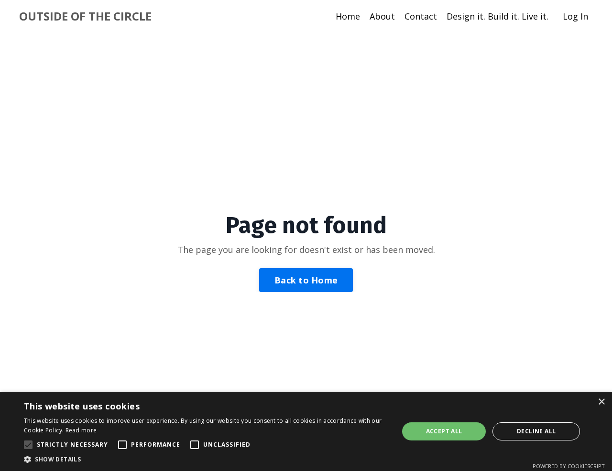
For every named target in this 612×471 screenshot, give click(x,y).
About (382, 16)
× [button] (601, 402)
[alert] (306, 431)
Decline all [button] (536, 431)
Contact (420, 16)
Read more (81, 430)
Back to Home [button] (306, 280)
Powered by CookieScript (569, 466)
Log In (575, 16)
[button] (28, 444)
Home (348, 16)
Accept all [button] (444, 431)
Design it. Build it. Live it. (497, 16)
